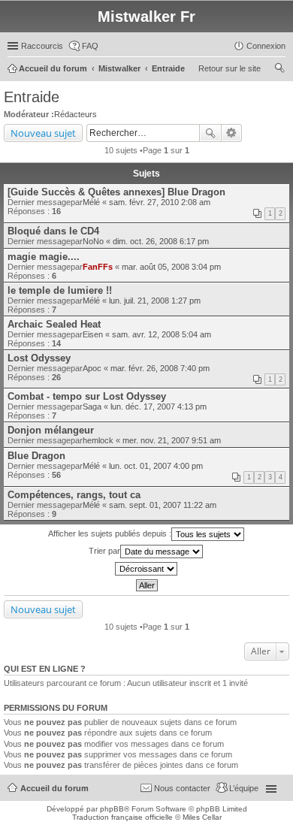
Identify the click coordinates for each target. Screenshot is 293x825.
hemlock (98, 440)
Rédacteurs (75, 114)
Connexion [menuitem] (265, 45)
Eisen (93, 334)
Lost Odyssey (39, 358)
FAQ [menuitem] (90, 45)
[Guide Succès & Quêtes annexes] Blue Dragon (116, 192)
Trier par (104, 550)
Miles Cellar (202, 817)
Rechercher (210, 133)
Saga (92, 406)
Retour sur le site (229, 68)
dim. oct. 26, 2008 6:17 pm (161, 241)
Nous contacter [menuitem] (182, 788)
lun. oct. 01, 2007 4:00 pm (156, 465)
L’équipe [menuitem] (243, 788)
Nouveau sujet (43, 133)
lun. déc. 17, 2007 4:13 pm (158, 406)
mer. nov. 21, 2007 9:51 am (171, 440)
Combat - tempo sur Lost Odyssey (87, 396)
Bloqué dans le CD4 (53, 231)
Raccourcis (42, 45)
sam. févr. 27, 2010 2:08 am (159, 202)
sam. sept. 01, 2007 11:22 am (162, 504)
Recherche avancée (232, 133)
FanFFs (98, 266)
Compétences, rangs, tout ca (74, 494)
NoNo (93, 241)
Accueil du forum (54, 788)
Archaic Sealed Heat (54, 324)
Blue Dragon (36, 455)
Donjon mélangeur (51, 430)
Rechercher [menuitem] (279, 70)
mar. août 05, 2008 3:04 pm (171, 266)
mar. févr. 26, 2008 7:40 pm (160, 368)
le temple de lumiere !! (60, 290)
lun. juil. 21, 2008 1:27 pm (155, 300)
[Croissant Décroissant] (146, 569)
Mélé (91, 202)
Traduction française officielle (122, 817)
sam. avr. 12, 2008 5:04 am (161, 334)
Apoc (92, 368)
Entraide (31, 97)
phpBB (112, 809)
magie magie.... (44, 256)
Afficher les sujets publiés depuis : (109, 533)
